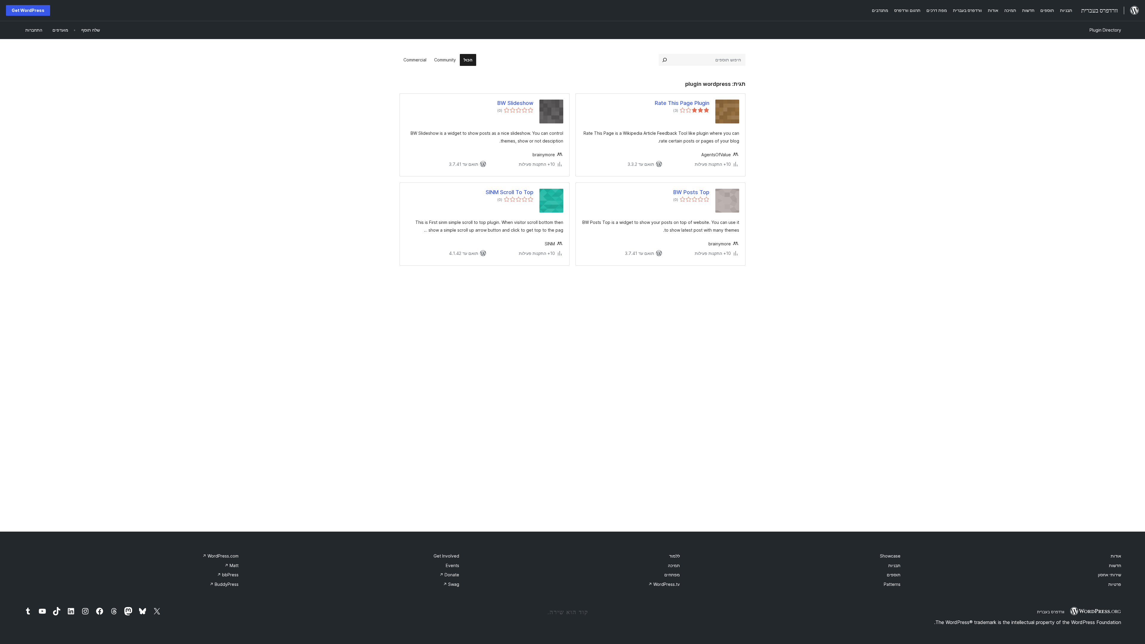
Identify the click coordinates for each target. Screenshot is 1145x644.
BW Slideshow (515, 103)
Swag (451, 584)
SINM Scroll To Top (509, 192)
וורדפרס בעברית (1050, 611)
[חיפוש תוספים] (665, 60)
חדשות (1115, 565)
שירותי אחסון (1109, 574)
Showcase (890, 555)
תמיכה (674, 565)
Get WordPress (28, 10)
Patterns (892, 584)
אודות (1116, 555)
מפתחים (672, 574)
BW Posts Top (691, 192)
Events (452, 565)
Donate (449, 574)
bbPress (228, 574)
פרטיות (1114, 584)
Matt (232, 565)
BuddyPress (224, 584)
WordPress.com (220, 555)
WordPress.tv (664, 584)
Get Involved (446, 555)
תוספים (893, 574)
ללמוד (674, 555)
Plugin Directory (1105, 29)
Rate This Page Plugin (682, 103)
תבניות (894, 565)
